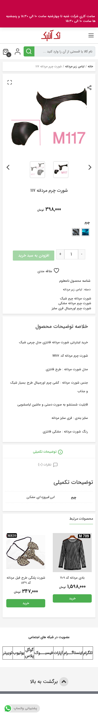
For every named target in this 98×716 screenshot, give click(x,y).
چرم (87, 222)
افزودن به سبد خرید (33, 256)
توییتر (7, 653)
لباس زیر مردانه (74, 66)
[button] (9, 82)
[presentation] (90, 166)
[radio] (85, 232)
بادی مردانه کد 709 (72, 577)
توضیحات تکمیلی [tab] (45, 451)
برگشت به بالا (44, 682)
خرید (72, 598)
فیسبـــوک (43, 653)
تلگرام (87, 653)
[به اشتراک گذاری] (89, 87)
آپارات (58, 653)
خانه (90, 66)
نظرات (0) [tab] (45, 464)
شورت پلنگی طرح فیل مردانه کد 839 (26, 580)
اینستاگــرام (73, 653)
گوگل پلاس (29, 653)
